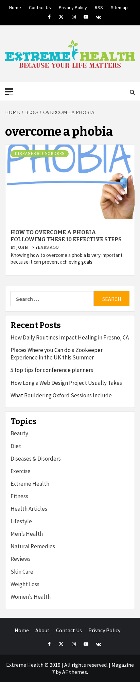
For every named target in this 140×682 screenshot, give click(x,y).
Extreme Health (30, 483)
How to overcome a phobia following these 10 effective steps (66, 236)
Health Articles (29, 508)
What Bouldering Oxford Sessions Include (61, 395)
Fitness (19, 496)
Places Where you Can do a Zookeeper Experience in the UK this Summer (57, 353)
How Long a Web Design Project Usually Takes (66, 383)
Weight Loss (25, 584)
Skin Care (22, 571)
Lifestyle (21, 521)
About (42, 630)
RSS (99, 6)
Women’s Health (31, 596)
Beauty (19, 433)
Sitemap (119, 6)
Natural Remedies (33, 546)
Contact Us (40, 6)
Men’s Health (27, 533)
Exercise (21, 471)
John (22, 247)
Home (15, 6)
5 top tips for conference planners (52, 370)
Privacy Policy (73, 6)
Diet (16, 446)
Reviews (21, 559)
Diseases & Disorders (40, 153)
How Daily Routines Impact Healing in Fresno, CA (70, 337)
